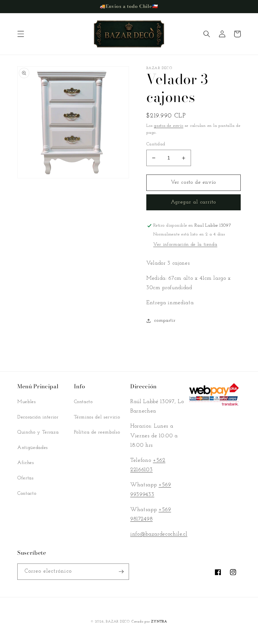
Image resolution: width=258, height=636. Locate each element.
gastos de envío (168, 126)
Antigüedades (32, 447)
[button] (20, 33)
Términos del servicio (97, 417)
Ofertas (25, 478)
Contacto (26, 493)
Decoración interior (38, 417)
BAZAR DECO (118, 621)
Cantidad (155, 144)
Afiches (25, 462)
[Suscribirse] (121, 571)
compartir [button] (164, 320)
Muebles (26, 401)
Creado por (149, 621)
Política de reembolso (97, 432)
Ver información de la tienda (185, 244)
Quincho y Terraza (38, 432)
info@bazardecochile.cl (159, 534)
